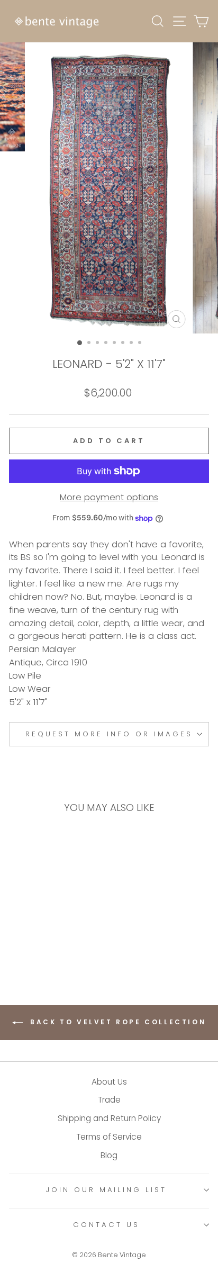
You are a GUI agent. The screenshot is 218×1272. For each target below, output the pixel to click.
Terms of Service (109, 1136)
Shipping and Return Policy (109, 1118)
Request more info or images (108, 734)
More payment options (109, 497)
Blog (109, 1155)
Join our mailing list (106, 1190)
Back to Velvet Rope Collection (116, 1021)
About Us (109, 1081)
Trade (109, 1099)
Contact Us (106, 1225)
